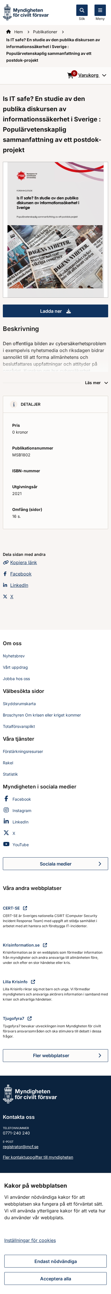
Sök (82, 18)
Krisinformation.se (22, 945)
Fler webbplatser (51, 1055)
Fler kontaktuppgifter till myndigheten (38, 1157)
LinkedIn (19, 585)
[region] (55, 1233)
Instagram (22, 810)
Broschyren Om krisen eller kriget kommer (42, 715)
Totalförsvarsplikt (19, 726)
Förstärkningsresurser (23, 751)
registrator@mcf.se (20, 1146)
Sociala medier (74, 865)
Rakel (8, 762)
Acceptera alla (55, 1278)
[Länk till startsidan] (26, 12)
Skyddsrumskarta (19, 703)
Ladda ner (74, 312)
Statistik (10, 774)
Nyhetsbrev (14, 655)
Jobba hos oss (16, 678)
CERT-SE (12, 908)
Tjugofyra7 (14, 1018)
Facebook (21, 574)
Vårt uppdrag (15, 667)
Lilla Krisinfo (16, 981)
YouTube (21, 844)
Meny (100, 18)
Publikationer (45, 31)
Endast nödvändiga (55, 1261)
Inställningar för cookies (30, 1240)
